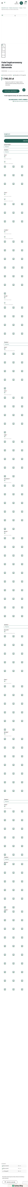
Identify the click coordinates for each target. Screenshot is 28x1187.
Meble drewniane (13, 8)
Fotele (20, 8)
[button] (21, 3)
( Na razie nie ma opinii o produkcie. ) (16, 71)
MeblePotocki (4, 8)
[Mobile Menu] (2, 3)
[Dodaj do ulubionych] (15, 15)
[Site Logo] (8, 3)
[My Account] (17, 3)
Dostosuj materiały (11, 91)
